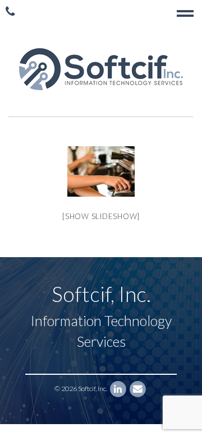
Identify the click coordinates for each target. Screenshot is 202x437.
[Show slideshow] (101, 216)
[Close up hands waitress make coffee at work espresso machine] (101, 171)
